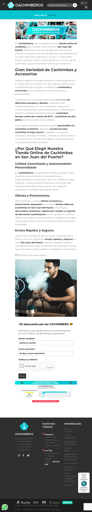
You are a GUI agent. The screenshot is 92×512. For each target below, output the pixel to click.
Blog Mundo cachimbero (70, 443)
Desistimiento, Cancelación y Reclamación (71, 457)
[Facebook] (23, 456)
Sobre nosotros (68, 430)
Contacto (68, 485)
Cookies (18, 505)
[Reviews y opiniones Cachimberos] (46, 392)
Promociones (70, 463)
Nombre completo (26, 338)
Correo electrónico (26, 349)
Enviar (22, 376)
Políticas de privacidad (32, 505)
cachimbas (60, 99)
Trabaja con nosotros (69, 468)
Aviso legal (48, 505)
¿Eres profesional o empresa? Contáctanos (70, 477)
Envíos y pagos (68, 449)
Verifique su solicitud (28, 360)
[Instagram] (19, 456)
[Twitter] (28, 456)
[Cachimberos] (25, 5)
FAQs (56, 505)
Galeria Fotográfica (69, 436)
